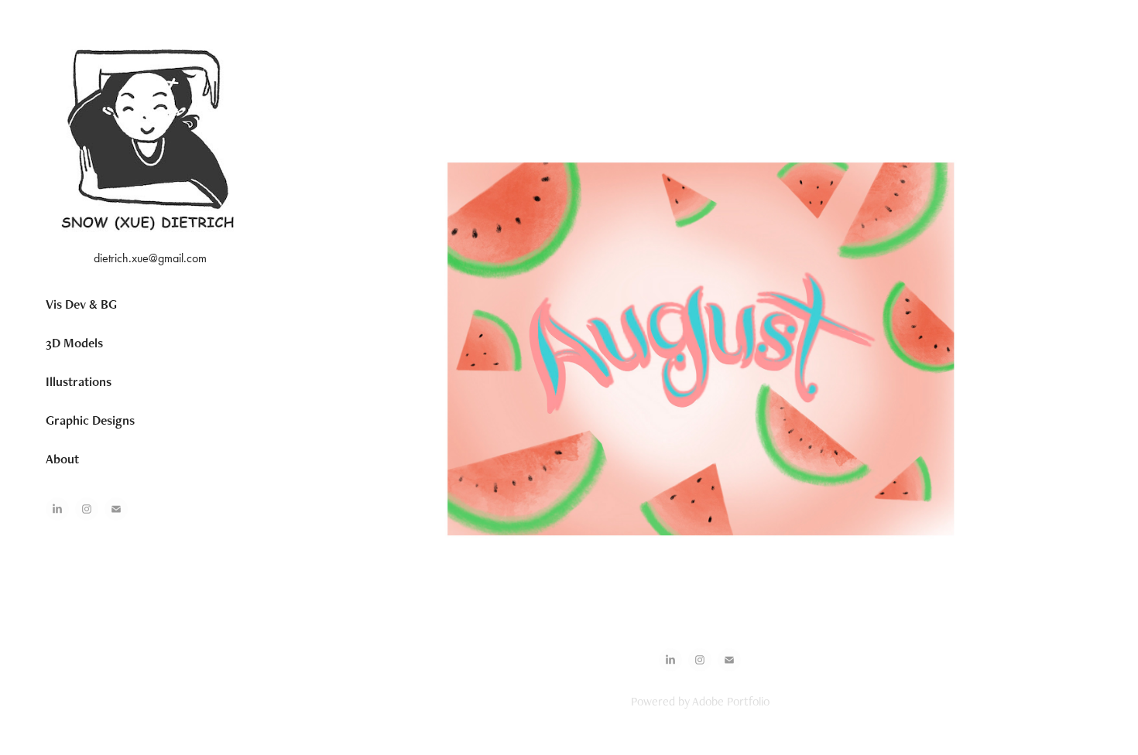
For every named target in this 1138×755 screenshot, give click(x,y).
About (62, 458)
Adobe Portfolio (731, 701)
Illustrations (78, 381)
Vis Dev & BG (81, 304)
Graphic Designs (90, 420)
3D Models (74, 342)
